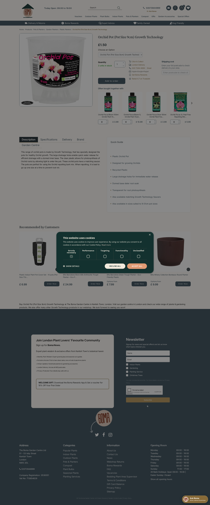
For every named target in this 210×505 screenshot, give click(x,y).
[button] (71, 266)
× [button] (150, 235)
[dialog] (105, 252)
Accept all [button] (137, 266)
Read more (106, 245)
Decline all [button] (115, 266)
